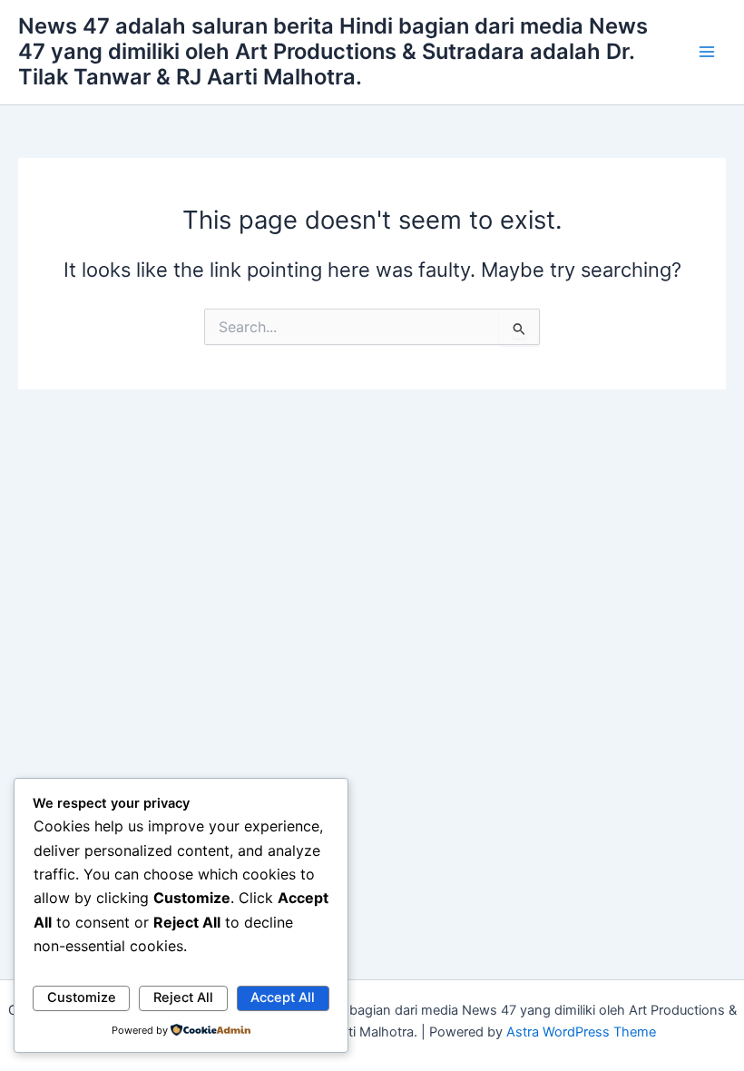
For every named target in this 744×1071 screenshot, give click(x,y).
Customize (81, 997)
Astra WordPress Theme (581, 1032)
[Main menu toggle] (707, 52)
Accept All (282, 997)
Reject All (183, 997)
